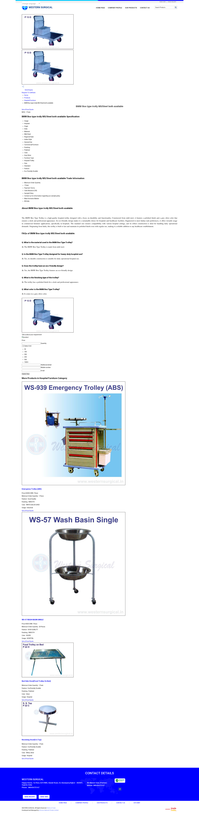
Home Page (100, 8)
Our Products (131, 8)
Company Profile (115, 8)
